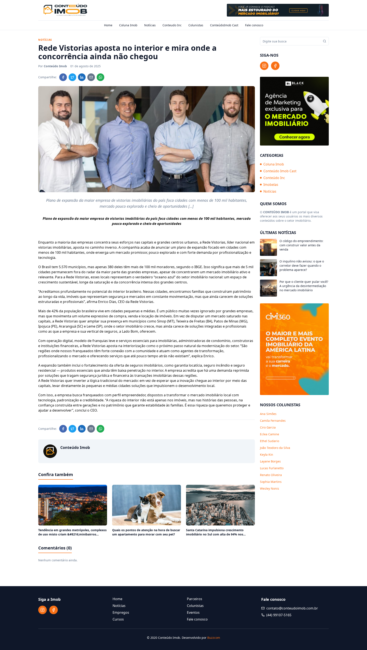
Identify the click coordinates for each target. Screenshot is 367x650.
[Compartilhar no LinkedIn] (82, 77)
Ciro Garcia (268, 427)
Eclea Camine (269, 434)
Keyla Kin (266, 454)
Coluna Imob (128, 25)
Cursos (118, 619)
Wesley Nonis (269, 488)
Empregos (121, 612)
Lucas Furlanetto (272, 468)
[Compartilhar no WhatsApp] (100, 77)
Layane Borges (270, 461)
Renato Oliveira (271, 475)
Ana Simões (268, 414)
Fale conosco (254, 25)
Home (108, 25)
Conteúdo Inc (274, 177)
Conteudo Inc (172, 25)
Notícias (150, 25)
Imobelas (270, 184)
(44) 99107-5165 (278, 615)
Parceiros (194, 599)
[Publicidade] (278, 10)
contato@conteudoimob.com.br (292, 608)
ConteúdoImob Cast (224, 25)
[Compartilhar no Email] (91, 77)
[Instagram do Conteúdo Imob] (264, 66)
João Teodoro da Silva (275, 448)
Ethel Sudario (269, 441)
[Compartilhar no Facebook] (63, 77)
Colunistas (195, 25)
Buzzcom (213, 638)
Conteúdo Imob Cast (279, 171)
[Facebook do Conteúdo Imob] (275, 66)
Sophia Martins (271, 482)
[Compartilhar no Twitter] (72, 77)
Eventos (193, 612)
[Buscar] (324, 41)
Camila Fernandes (273, 421)
